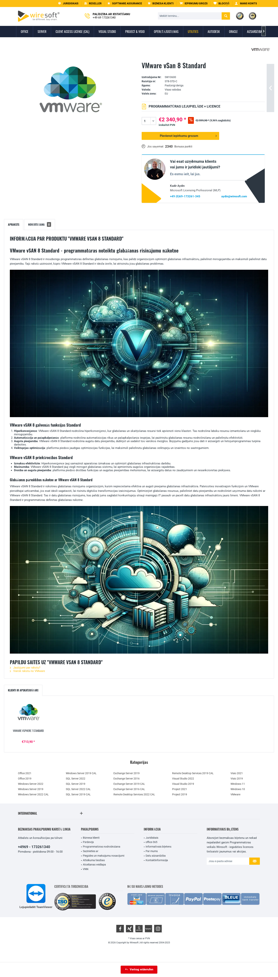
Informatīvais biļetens (158, 846)
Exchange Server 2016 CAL (129, 789)
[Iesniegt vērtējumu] (203, 71)
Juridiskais (152, 837)
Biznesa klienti (91, 837)
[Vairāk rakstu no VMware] (260, 49)
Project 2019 (179, 794)
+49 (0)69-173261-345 (185, 196)
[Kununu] (148, 928)
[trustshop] (107, 901)
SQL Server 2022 (75, 778)
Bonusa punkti (183, 146)
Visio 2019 (237, 778)
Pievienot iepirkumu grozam (179, 136)
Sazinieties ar (90, 851)
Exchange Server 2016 (126, 778)
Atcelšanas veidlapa (94, 864)
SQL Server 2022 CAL (78, 789)
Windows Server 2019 (30, 789)
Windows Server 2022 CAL (33, 794)
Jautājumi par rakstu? (26, 667)
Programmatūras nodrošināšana (101, 846)
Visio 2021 (237, 773)
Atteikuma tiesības (94, 860)
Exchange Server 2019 (126, 773)
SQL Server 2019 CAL (78, 794)
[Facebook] (120, 928)
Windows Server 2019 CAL (81, 773)
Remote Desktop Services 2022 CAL (134, 794)
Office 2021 (24, 773)
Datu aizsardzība (156, 855)
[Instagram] (158, 928)
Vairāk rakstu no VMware (28, 671)
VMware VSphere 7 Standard (28, 731)
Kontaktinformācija (157, 860)
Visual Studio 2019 (183, 783)
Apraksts (13, 224)
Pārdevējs (88, 842)
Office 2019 (24, 778)
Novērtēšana (39, 224)
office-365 (151, 842)
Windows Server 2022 (30, 783)
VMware (235, 794)
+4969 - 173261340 (34, 847)
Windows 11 (238, 783)
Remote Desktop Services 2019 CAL (193, 773)
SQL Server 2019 (75, 783)
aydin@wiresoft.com (234, 196)
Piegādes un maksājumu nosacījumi (103, 855)
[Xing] (129, 928)
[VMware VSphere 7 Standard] (28, 713)
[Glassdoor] (139, 928)
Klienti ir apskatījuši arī (23, 690)
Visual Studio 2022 (183, 778)
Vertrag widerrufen (141, 969)
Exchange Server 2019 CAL (129, 783)
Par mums (152, 851)
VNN (85, 869)
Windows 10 (238, 789)
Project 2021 (179, 789)
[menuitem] (194, 3)
